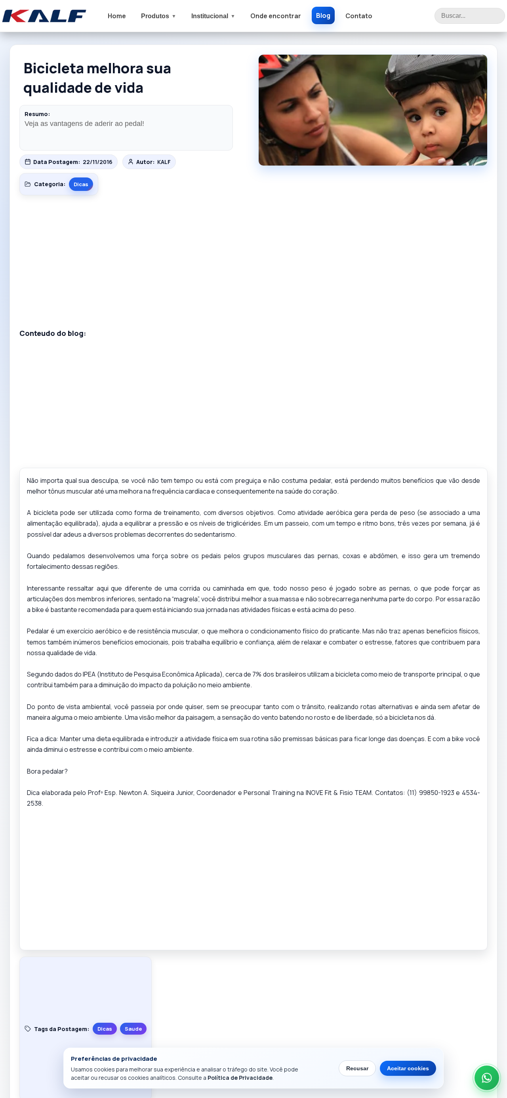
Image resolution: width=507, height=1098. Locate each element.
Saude (133, 1028)
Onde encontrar (275, 15)
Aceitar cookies (408, 1068)
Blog (323, 15)
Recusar (357, 1068)
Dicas (81, 184)
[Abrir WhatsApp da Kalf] (487, 1078)
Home (117, 15)
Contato (358, 15)
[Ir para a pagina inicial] (44, 15)
